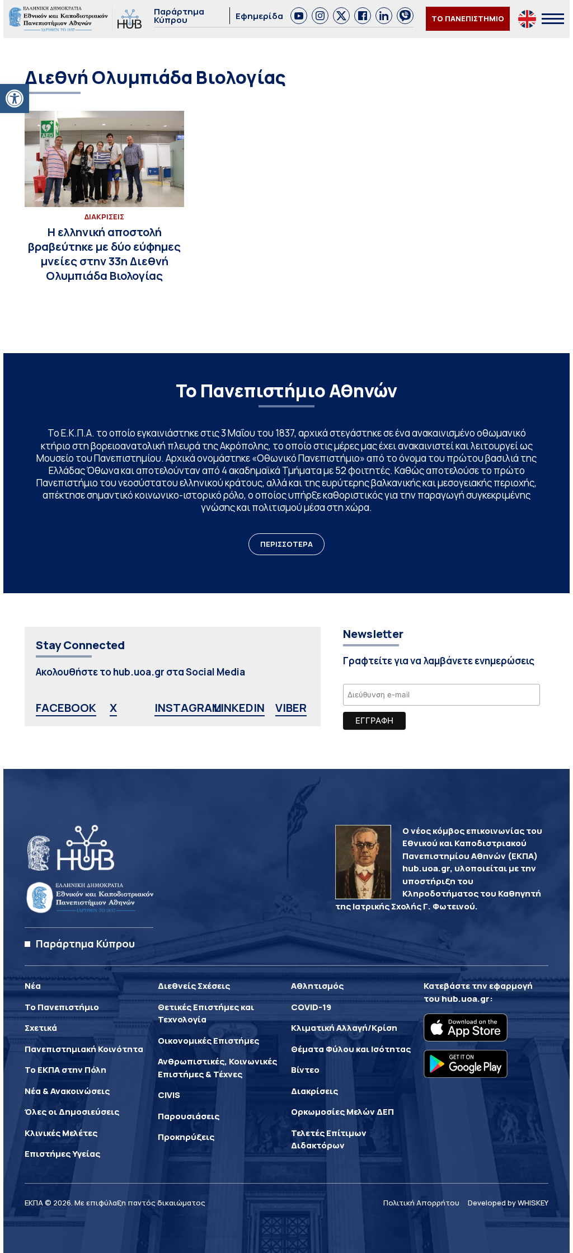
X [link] (113, 707)
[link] (14, 98)
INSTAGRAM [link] (188, 707)
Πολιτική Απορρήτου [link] (421, 1203)
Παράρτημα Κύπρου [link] (179, 15)
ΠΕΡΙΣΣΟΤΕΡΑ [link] (286, 544)
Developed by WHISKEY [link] (508, 1203)
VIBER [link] (291, 707)
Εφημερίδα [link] (259, 16)
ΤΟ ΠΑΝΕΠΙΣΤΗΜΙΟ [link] (467, 18)
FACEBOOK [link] (66, 707)
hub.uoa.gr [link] (466, 999)
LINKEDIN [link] (239, 707)
